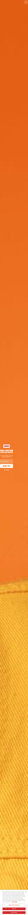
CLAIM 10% (6, 466)
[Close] (25, 891)
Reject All (14, 908)
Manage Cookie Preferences (14, 905)
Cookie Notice (14, 901)
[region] (14, 902)
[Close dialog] (25, 2)
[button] (6, 469)
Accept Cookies (14, 912)
